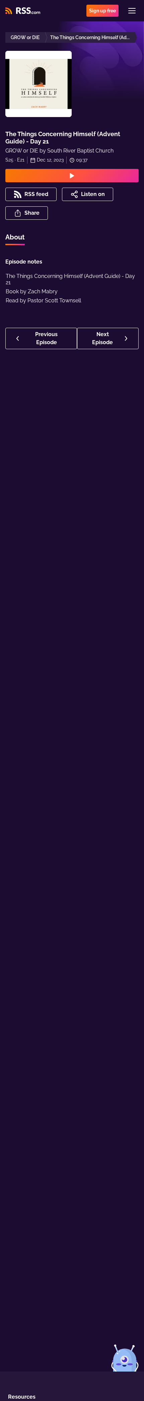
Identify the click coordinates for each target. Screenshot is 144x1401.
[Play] (72, 175)
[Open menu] (132, 10)
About (15, 237)
